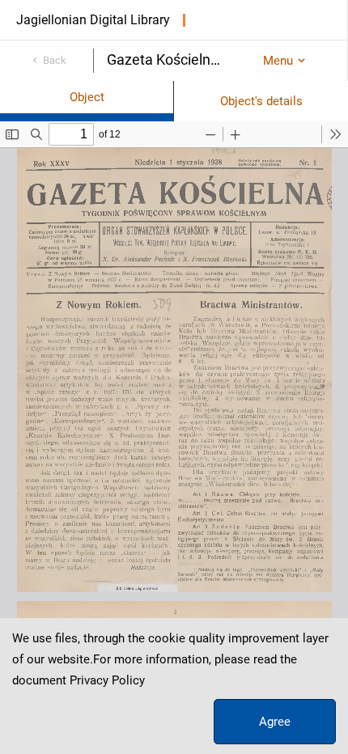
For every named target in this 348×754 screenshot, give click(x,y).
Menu (278, 60)
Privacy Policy (107, 680)
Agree (275, 721)
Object (87, 97)
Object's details (261, 101)
